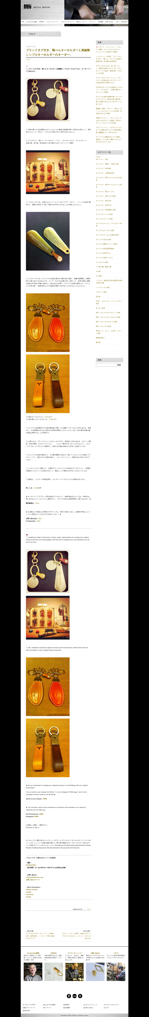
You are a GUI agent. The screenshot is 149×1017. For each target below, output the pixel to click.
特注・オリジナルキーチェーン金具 (108, 312)
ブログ (117, 22)
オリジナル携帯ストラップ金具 (106, 244)
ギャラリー (92, 22)
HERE (45, 799)
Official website (32, 889)
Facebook (29, 894)
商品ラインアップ (81, 22)
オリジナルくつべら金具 (104, 214)
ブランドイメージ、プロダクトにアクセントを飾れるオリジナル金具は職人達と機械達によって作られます (109, 130)
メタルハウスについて (67, 22)
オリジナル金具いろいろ (104, 258)
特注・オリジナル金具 (103, 326)
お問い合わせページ (33, 880)
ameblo (28, 892)
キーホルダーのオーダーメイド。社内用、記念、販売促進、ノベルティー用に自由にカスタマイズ (40, 936)
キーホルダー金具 (102, 262)
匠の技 (98, 296)
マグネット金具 (101, 292)
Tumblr (28, 897)
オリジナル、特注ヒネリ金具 (106, 196)
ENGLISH (124, 22)
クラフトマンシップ (52, 22)
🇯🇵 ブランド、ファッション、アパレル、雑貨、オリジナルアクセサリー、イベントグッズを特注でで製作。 (109, 49)
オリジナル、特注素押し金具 (106, 210)
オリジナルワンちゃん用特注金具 (107, 235)
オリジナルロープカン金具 (105, 230)
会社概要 (100, 22)
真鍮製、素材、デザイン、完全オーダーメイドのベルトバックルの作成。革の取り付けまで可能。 (109, 111)
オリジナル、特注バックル (105, 191)
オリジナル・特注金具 (103, 168)
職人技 (98, 342)
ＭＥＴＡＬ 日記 (102, 159)
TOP (23, 22)
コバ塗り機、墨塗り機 (103, 267)
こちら (46, 417)
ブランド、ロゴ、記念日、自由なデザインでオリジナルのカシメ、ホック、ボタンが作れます (76, 936)
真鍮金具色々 (100, 338)
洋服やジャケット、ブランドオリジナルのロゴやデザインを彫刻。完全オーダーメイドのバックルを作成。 (109, 120)
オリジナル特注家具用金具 (105, 248)
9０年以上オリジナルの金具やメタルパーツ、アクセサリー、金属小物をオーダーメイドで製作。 (109, 89)
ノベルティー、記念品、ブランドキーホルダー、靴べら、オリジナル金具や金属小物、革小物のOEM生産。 (109, 59)
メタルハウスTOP (29, 1005)
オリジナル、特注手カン (104, 205)
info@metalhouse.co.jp (34, 877)
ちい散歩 (99, 276)
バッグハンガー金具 (103, 287)
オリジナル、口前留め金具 (105, 173)
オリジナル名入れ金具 (103, 239)
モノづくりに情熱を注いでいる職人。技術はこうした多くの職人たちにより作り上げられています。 (109, 139)
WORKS (41, 22)
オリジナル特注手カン (103, 253)
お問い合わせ (109, 22)
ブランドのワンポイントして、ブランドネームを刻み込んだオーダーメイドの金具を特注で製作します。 (109, 80)
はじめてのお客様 (32, 22)
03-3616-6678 (31, 865)
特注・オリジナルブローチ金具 (106, 322)
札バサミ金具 (100, 308)
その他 (98, 271)
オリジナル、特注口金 (103, 201)
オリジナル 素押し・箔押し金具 (107, 164)
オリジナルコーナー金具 (104, 219)
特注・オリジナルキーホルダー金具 (108, 317)
